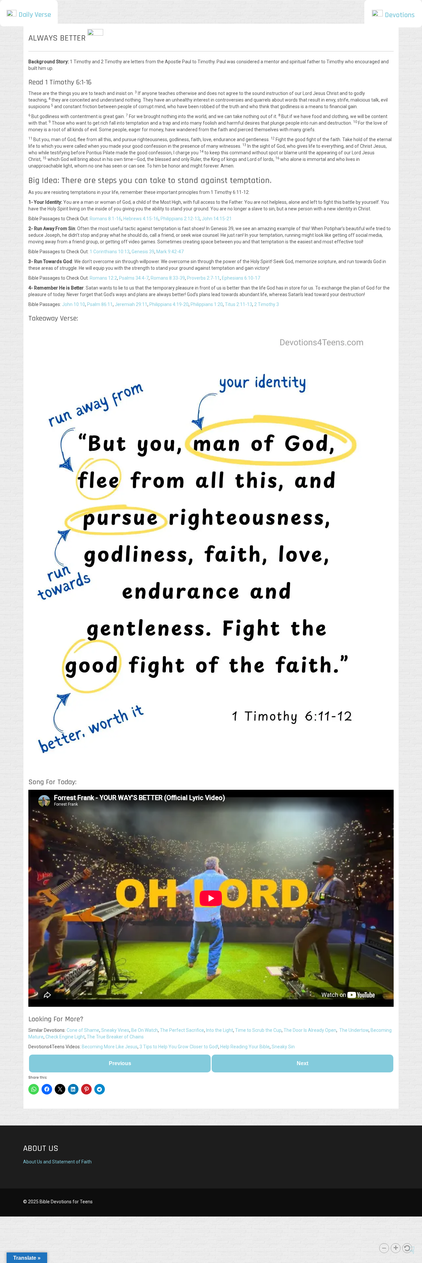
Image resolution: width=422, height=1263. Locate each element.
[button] (384, 1248)
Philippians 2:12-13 (180, 218)
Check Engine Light (65, 1036)
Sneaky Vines (115, 1030)
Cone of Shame (83, 1030)
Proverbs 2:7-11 (203, 278)
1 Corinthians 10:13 (110, 251)
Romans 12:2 (103, 278)
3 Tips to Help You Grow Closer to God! (178, 1046)
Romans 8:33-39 (168, 278)
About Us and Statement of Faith (57, 1161)
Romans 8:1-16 (105, 218)
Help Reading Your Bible (245, 1046)
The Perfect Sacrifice (182, 1030)
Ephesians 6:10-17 (241, 278)
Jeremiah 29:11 (131, 304)
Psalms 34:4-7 (134, 278)
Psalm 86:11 (100, 304)
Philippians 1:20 (207, 304)
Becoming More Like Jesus (109, 1046)
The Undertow (354, 1030)
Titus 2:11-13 (238, 304)
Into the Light (219, 1030)
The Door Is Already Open (310, 1030)
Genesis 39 (143, 251)
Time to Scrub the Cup (258, 1030)
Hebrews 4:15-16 (141, 218)
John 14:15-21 (217, 218)
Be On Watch (144, 1030)
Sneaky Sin (283, 1046)
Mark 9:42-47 (170, 251)
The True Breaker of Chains (115, 1036)
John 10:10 (73, 304)
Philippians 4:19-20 (169, 304)
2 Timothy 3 (266, 304)
